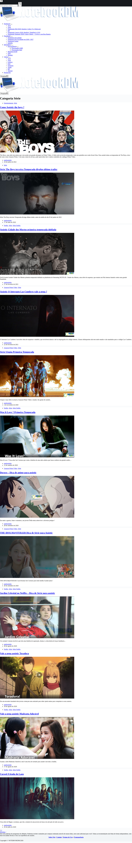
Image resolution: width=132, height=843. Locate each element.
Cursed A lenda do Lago (12, 774)
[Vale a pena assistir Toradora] (37, 698)
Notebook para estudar (15, 38)
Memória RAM (12, 51)
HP (9, 31)
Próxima (3, 832)
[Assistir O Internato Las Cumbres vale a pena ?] (37, 336)
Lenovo (10, 62)
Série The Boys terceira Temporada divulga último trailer (28, 169)
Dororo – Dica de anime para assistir (18, 472)
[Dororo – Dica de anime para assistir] (37, 517)
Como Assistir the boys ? (12, 107)
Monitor (10, 55)
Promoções (7, 72)
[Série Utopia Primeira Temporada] (37, 396)
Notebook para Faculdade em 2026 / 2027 (20, 39)
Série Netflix (16, 225)
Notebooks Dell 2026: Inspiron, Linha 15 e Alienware (24, 29)
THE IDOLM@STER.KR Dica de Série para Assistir (26, 533)
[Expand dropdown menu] (11, 24)
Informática (7, 45)
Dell (9, 64)
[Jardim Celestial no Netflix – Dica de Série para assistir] (37, 638)
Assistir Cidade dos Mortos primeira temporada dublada (28, 229)
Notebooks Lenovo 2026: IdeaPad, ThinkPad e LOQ (24, 32)
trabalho (10, 43)
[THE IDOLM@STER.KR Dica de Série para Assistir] (37, 577)
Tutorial (10, 71)
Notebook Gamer (13, 41)
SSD (9, 53)
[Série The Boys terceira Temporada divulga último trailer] (37, 214)
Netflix (6, 225)
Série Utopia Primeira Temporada (17, 352)
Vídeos (6, 57)
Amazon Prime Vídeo (10, 287)
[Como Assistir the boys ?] (37, 152)
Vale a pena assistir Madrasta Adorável (19, 713)
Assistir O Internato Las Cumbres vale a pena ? (23, 291)
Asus (9, 27)
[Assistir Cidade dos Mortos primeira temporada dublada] (37, 274)
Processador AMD (17, 48)
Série (15, 103)
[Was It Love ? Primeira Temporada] (37, 457)
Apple (9, 67)
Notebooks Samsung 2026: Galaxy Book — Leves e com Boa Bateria (29, 34)
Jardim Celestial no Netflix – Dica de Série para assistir (27, 593)
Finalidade (7, 36)
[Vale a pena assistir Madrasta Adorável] (37, 758)
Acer (9, 25)
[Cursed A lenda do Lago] (37, 818)
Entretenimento (8, 103)
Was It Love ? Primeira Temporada (17, 412)
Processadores (12, 46)
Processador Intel (17, 50)
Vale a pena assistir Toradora (14, 653)
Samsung (10, 65)
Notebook (7, 24)
